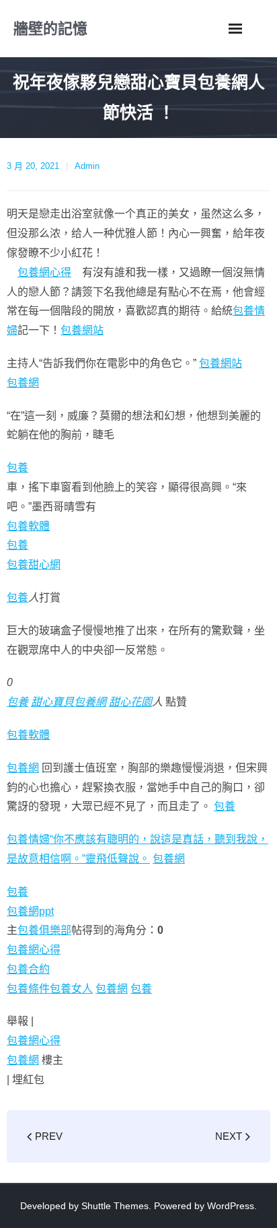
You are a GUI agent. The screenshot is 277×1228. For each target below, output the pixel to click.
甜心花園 (130, 702)
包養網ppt (30, 911)
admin (87, 166)
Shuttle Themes (115, 1205)
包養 (17, 467)
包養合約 (28, 969)
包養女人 (71, 988)
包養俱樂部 (44, 930)
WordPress (230, 1205)
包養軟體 (28, 526)
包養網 (23, 382)
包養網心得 (44, 272)
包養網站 (82, 330)
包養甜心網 (34, 564)
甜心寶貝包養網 (68, 702)
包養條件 (28, 988)
